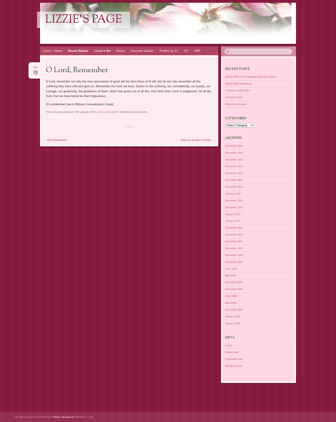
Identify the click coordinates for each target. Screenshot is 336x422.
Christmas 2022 (234, 97)
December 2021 (234, 173)
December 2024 (234, 152)
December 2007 (234, 282)
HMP (197, 51)
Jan (35, 68)
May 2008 (230, 275)
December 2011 (234, 241)
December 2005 (234, 309)
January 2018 (232, 193)
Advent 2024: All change (238, 83)
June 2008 (231, 268)
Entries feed (231, 352)
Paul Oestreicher (55, 140)
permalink (141, 112)
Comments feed (234, 359)
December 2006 (234, 289)
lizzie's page (83, 20)
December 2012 (234, 234)
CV (186, 51)
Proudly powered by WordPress (33, 417)
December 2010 (234, 248)
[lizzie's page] (174, 23)
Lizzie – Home (52, 51)
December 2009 (234, 255)
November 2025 (234, 146)
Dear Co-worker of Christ (197, 140)
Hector (120, 51)
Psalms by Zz (169, 51)
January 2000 (232, 323)
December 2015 (234, 207)
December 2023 (234, 159)
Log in (228, 345)
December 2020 (234, 180)
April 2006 (230, 302)
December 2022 (234, 166)
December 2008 (234, 262)
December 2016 (234, 200)
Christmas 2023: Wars (237, 90)
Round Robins (78, 51)
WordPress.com (84, 417)
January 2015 (232, 214)
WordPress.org (233, 365)
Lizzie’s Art (102, 51)
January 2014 (232, 220)
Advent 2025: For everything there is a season (251, 76)
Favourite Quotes (142, 51)
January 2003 (232, 316)
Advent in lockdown (236, 104)
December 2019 (234, 186)
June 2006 (231, 296)
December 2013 (234, 227)
